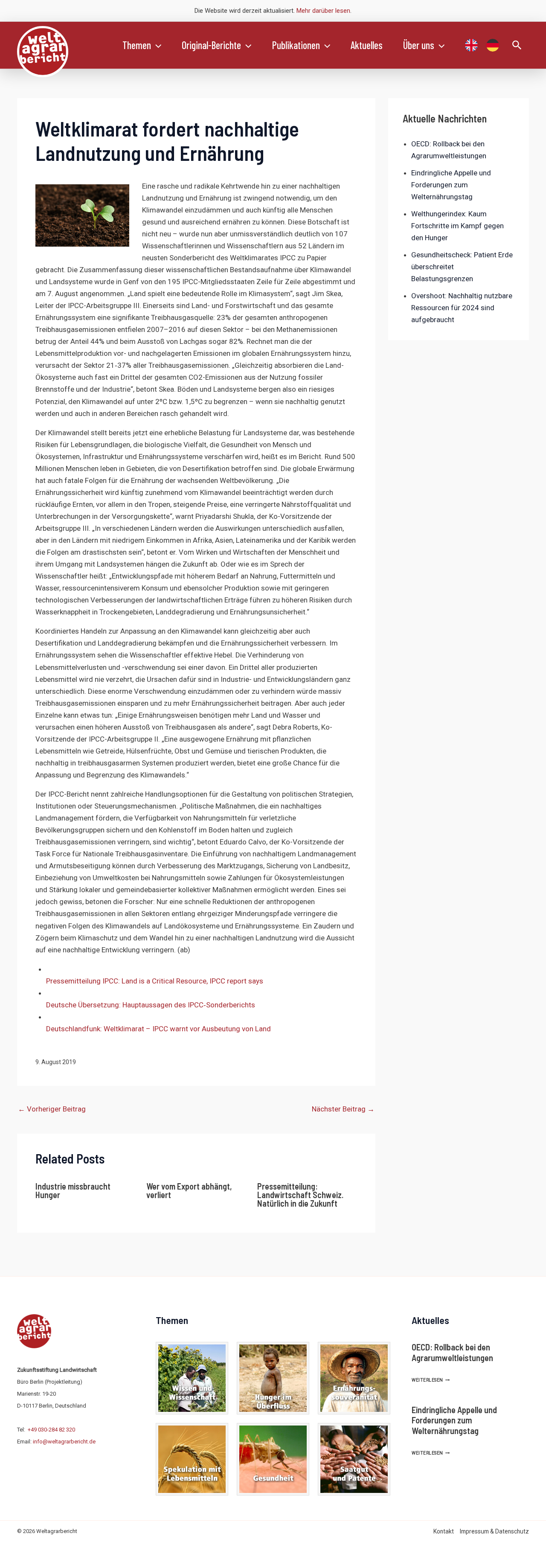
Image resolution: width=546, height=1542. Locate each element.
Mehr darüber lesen (323, 11)
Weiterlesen (431, 1380)
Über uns (418, 45)
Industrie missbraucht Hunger (72, 1190)
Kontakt (443, 1531)
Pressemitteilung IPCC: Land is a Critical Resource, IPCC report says (154, 981)
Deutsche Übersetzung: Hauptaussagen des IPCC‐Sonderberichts (150, 1005)
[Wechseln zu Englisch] (471, 45)
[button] (156, 45)
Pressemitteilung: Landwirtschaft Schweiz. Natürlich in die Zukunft (300, 1194)
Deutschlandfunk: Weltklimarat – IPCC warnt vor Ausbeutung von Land (158, 1028)
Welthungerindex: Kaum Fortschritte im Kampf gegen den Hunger (457, 225)
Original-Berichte (211, 45)
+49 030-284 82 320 (51, 1429)
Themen (136, 45)
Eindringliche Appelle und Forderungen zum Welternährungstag (451, 185)
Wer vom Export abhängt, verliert (189, 1190)
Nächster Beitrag (343, 1109)
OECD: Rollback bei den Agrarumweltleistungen (452, 1352)
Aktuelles (367, 45)
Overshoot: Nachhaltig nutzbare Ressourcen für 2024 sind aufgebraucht (461, 307)
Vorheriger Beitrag (52, 1109)
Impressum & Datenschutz (494, 1531)
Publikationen (296, 45)
